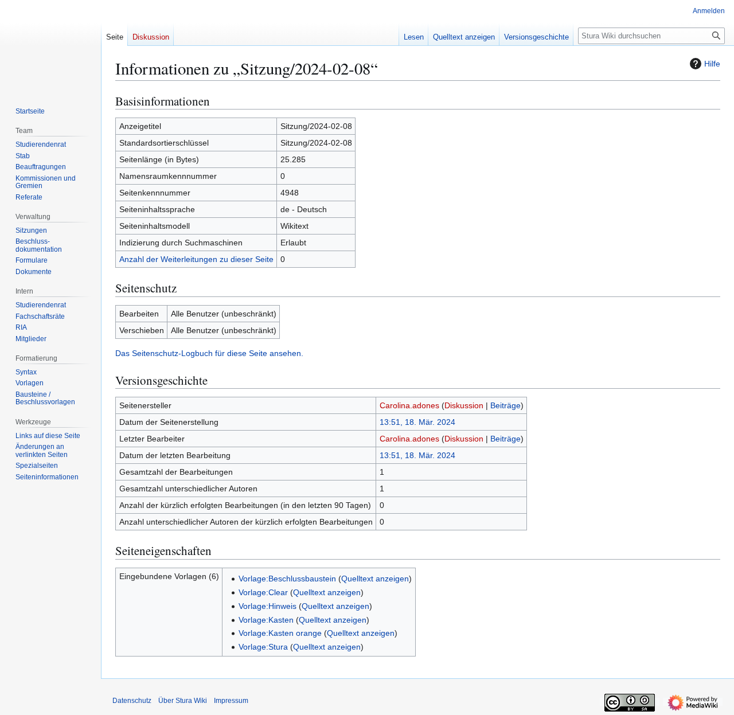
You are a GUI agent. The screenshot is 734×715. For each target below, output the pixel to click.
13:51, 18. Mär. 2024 (417, 422)
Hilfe (712, 63)
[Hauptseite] (50, 46)
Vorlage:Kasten (266, 619)
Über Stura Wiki (182, 701)
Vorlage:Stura (263, 646)
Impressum (231, 701)
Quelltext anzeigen (375, 578)
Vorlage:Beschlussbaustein (287, 578)
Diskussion (463, 405)
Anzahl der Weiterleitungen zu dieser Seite (196, 259)
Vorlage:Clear (263, 592)
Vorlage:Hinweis (267, 606)
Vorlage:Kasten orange (280, 633)
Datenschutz (131, 701)
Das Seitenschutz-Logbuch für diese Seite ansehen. (209, 353)
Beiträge (505, 405)
